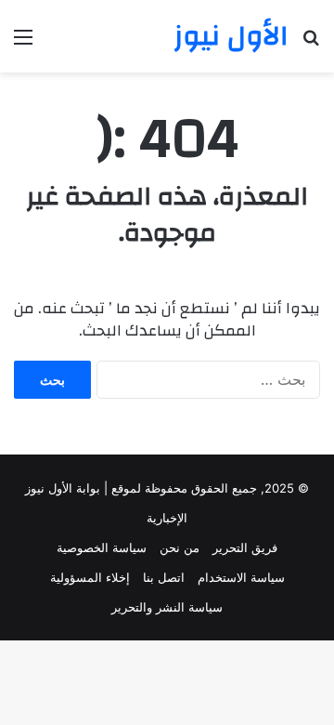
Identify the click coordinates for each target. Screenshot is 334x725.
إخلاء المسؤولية (90, 577)
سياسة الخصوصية (102, 547)
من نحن (179, 547)
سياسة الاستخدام (241, 577)
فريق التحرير (244, 547)
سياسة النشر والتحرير (167, 607)
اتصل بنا (164, 577)
